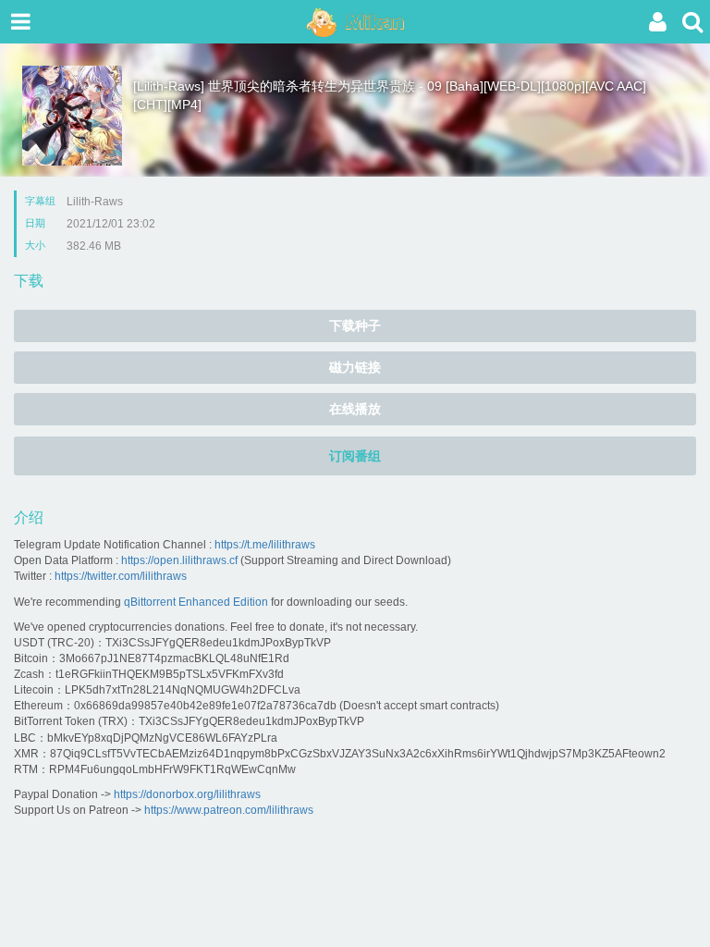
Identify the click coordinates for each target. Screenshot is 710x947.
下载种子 (355, 325)
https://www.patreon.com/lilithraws (228, 810)
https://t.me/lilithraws (264, 544)
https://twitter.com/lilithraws (121, 576)
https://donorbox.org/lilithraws (187, 794)
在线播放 (355, 408)
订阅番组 (355, 456)
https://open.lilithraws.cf (179, 560)
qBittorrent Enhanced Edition (196, 602)
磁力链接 (355, 367)
